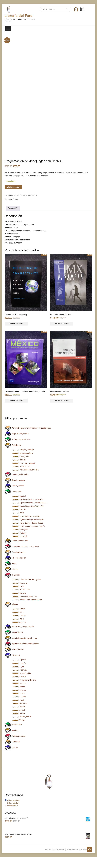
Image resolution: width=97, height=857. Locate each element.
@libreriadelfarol (13, 800)
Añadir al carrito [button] (16, 323)
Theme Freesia (72, 850)
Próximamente (12, 806)
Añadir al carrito (13, 187)
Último (15, 200)
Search (66, 9)
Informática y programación (25, 195)
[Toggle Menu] (8, 28)
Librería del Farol (19, 16)
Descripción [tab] (13, 208)
